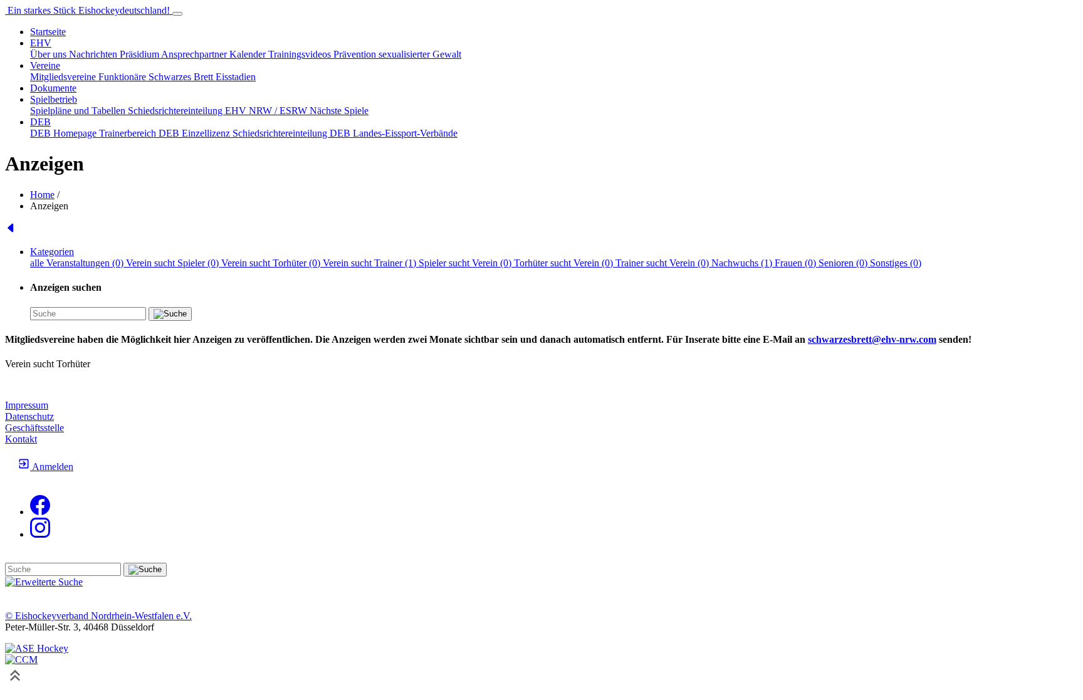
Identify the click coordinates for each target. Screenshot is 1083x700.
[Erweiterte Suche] (44, 582)
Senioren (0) (844, 263)
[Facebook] (40, 511)
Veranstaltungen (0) (86, 263)
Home (42, 194)
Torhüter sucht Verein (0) (564, 263)
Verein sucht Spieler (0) (173, 263)
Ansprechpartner (195, 54)
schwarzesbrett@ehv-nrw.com (872, 339)
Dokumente (53, 88)
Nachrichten (94, 54)
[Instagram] (40, 534)
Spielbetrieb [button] (53, 99)
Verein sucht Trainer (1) (371, 263)
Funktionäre (123, 76)
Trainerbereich (129, 133)
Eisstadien (236, 76)
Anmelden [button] (51, 466)
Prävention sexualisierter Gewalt (397, 54)
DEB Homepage (64, 133)
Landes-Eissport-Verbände (405, 133)
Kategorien (52, 251)
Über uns (49, 54)
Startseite (48, 31)
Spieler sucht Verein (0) (466, 263)
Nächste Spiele (339, 110)
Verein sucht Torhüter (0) (272, 263)
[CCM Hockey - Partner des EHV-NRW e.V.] (21, 659)
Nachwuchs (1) (743, 263)
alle (38, 263)
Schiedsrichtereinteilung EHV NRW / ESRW (219, 110)
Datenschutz (29, 416)
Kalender (248, 54)
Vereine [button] (45, 65)
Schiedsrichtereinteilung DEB (293, 133)
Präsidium (140, 54)
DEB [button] (40, 122)
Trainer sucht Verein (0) (663, 263)
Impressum (26, 405)
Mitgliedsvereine (64, 76)
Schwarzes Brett (182, 76)
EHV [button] (40, 43)
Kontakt (21, 439)
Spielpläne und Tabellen (79, 110)
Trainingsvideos (300, 54)
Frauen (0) (797, 263)
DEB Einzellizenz (196, 133)
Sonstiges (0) (895, 263)
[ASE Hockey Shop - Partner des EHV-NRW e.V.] (36, 648)
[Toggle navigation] (177, 14)
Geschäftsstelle (34, 427)
